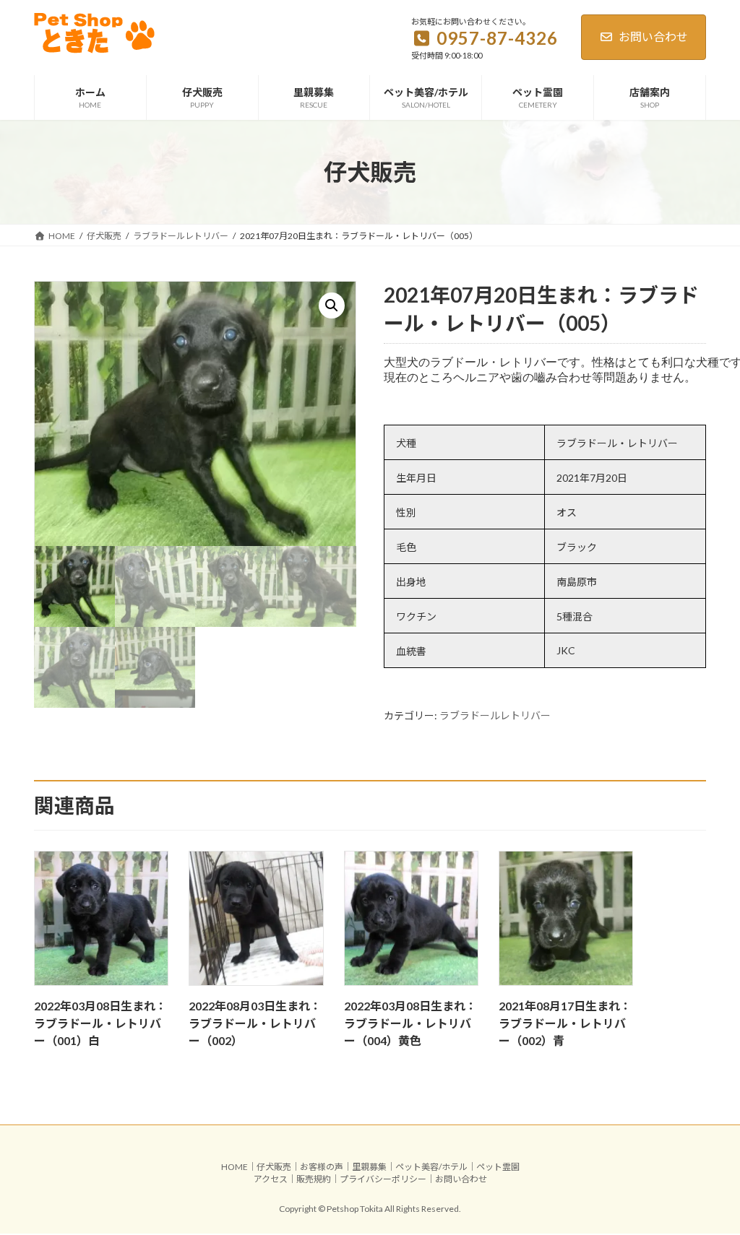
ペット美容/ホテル (431, 1166)
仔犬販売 (274, 1166)
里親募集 (369, 1166)
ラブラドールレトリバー (495, 715)
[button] (332, 305)
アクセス (271, 1179)
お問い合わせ (653, 36)
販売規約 (313, 1179)
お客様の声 (321, 1166)
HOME (234, 1166)
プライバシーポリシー (383, 1179)
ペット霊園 (498, 1166)
